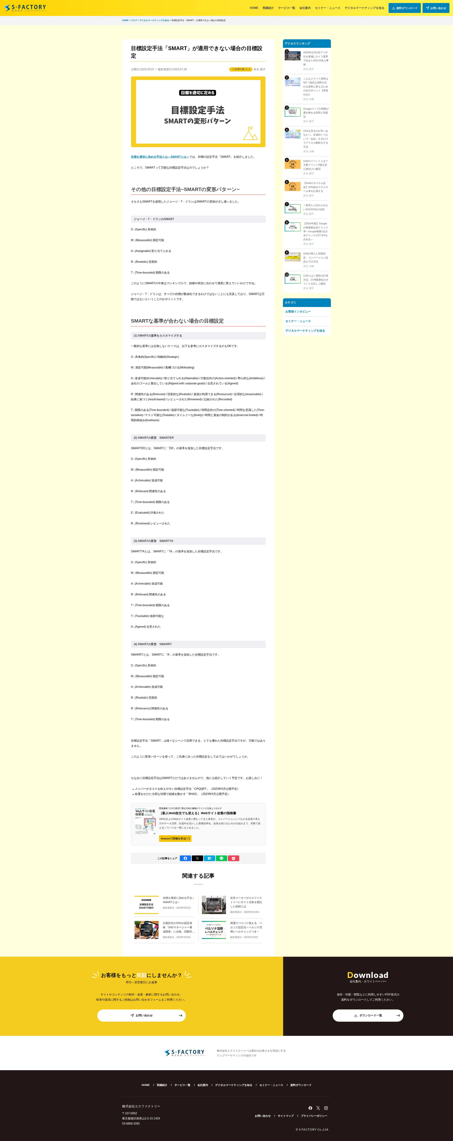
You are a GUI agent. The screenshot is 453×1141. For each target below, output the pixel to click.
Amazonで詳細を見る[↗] (175, 838)
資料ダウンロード (407, 8)
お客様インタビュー (298, 311)
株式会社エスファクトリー (25, 8)
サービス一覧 (286, 7)
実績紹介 (268, 7)
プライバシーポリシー (314, 1115)
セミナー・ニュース (327, 7)
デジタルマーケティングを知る (364, 7)
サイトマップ (286, 1115)
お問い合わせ (438, 8)
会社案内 (305, 7)
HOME (254, 7)
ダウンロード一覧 (370, 1015)
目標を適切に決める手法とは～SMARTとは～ (160, 156)
